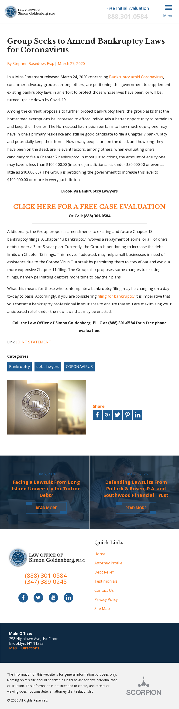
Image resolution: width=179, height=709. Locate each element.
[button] (168, 12)
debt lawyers (47, 366)
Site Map (102, 608)
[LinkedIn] (68, 597)
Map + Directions (24, 648)
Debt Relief (104, 572)
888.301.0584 (127, 16)
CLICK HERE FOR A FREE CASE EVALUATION (89, 206)
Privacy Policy (106, 599)
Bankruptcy (19, 366)
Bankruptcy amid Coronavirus (136, 76)
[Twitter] (38, 597)
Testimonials (105, 581)
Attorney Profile (108, 563)
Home (99, 553)
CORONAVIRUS (79, 366)
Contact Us (104, 590)
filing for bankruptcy (116, 296)
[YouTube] (53, 597)
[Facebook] (23, 597)
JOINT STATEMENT (33, 342)
